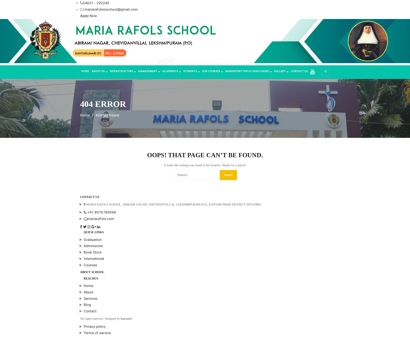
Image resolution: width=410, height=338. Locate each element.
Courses (90, 265)
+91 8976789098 (101, 212)
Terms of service (97, 333)
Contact (90, 311)
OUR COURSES (211, 71)
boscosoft (126, 318)
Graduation (93, 239)
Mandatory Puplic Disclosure (247, 71)
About (88, 292)
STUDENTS (190, 71)
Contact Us (299, 71)
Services (90, 298)
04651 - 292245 (96, 3)
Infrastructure (121, 71)
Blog (87, 305)
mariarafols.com (100, 219)
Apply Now (88, 16)
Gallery (280, 71)
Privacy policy (94, 326)
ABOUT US (98, 71)
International (94, 258)
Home (85, 71)
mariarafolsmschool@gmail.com (111, 9)
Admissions (93, 246)
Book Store (92, 252)
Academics (170, 71)
